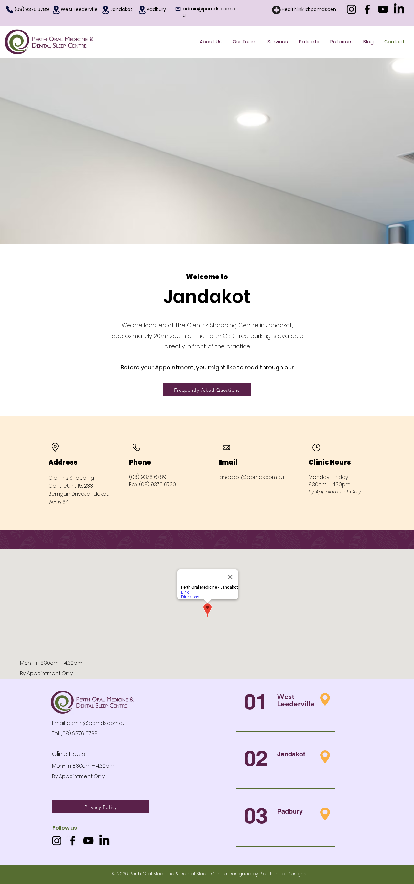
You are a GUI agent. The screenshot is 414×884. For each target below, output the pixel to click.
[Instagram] (351, 9)
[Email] (178, 9)
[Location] (56, 10)
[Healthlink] (276, 10)
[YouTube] (383, 9)
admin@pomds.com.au (96, 723)
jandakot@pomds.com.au (251, 477)
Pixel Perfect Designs (282, 873)
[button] (309, 42)
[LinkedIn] (399, 9)
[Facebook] (367, 9)
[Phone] (10, 10)
